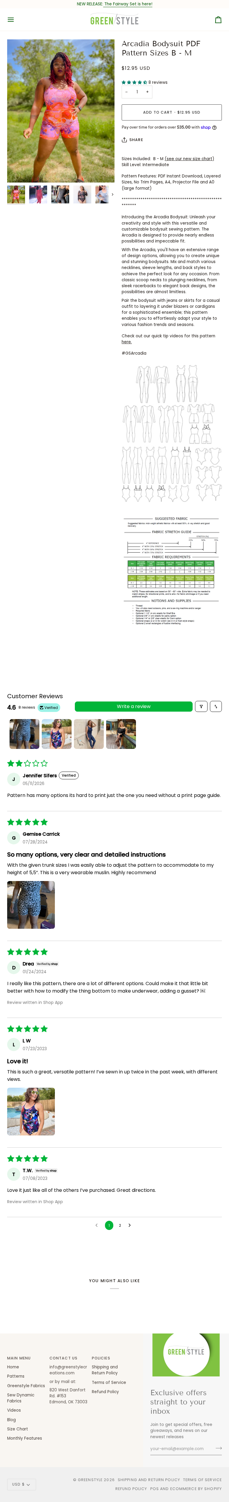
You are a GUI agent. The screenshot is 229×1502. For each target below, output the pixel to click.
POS (154, 1488)
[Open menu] (16, 19)
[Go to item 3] (89, 734)
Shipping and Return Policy (105, 1370)
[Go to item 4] (121, 734)
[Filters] (201, 706)
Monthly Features (24, 1438)
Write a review (134, 706)
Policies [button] (101, 1358)
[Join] (217, 1448)
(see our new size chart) (189, 159)
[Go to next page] (131, 1225)
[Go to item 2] (57, 734)
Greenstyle (90, 1479)
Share (136, 139)
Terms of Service (109, 1382)
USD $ (18, 1484)
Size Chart (17, 1429)
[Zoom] (60, 111)
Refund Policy (105, 1392)
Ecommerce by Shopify (196, 1488)
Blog (11, 1420)
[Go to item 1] (24, 734)
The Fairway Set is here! (127, 4)
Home (13, 1367)
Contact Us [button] (63, 1358)
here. (127, 342)
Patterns (15, 1376)
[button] (135, 82)
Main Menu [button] (19, 1358)
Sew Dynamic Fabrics (20, 1398)
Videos (14, 1410)
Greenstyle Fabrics (26, 1386)
